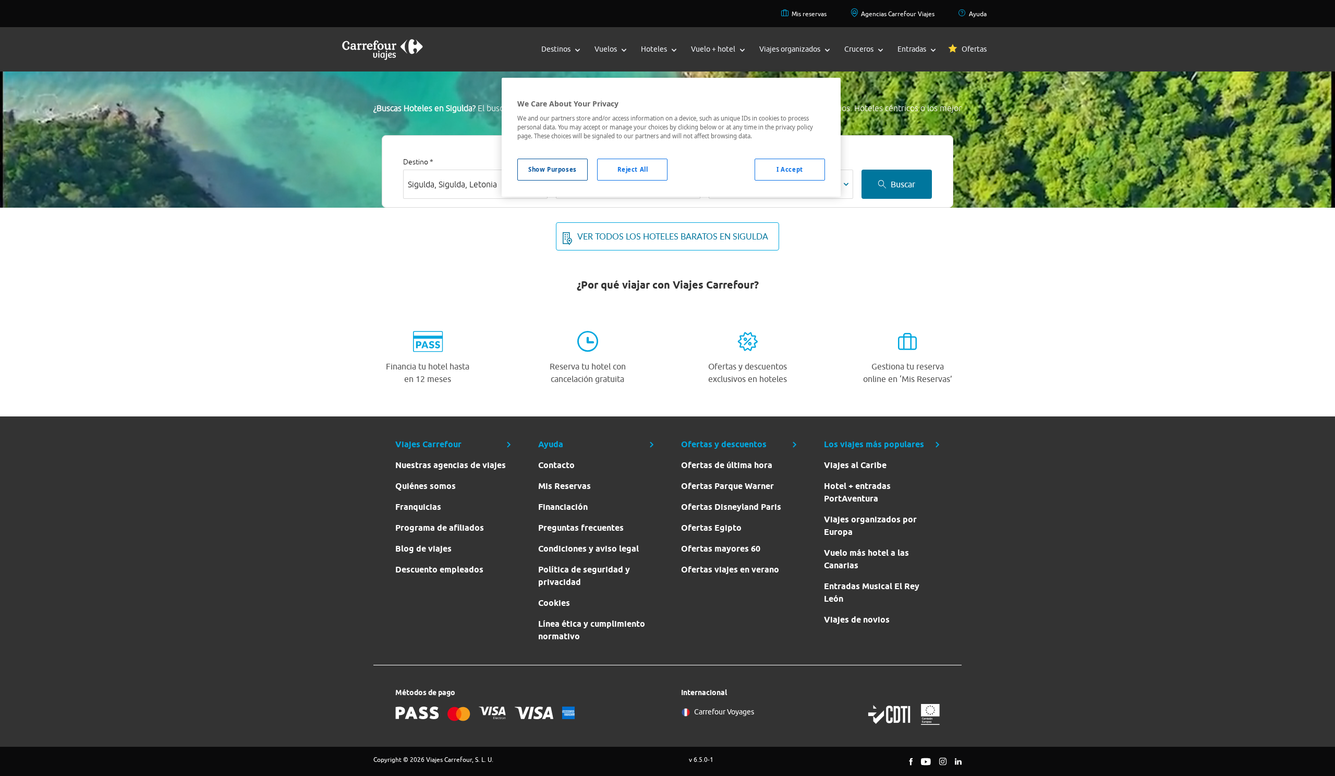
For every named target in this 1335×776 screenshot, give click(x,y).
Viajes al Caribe (855, 465)
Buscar (903, 184)
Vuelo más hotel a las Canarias (866, 559)
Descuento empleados (439, 570)
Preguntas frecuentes (581, 528)
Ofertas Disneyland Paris (731, 507)
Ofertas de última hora (726, 465)
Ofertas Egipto (711, 528)
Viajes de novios (857, 620)
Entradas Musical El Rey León (871, 592)
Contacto (556, 465)
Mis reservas (809, 14)
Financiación (563, 507)
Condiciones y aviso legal (588, 549)
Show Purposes (552, 169)
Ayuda (978, 14)
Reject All (632, 169)
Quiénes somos (425, 486)
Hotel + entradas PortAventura (857, 492)
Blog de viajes (423, 549)
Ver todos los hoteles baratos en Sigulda (672, 236)
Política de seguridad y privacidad (584, 576)
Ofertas (974, 49)
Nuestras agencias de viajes (450, 465)
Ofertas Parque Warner (727, 486)
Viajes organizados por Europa (870, 526)
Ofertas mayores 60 (720, 549)
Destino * (418, 162)
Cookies (554, 603)
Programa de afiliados (439, 528)
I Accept (789, 169)
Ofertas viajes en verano (730, 570)
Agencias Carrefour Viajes (897, 14)
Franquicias (418, 507)
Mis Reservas (564, 486)
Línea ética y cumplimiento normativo (591, 630)
